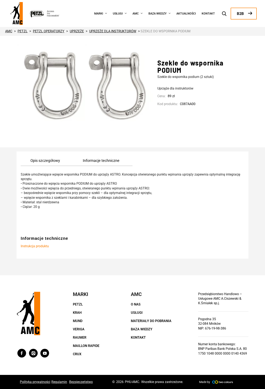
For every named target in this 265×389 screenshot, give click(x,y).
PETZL (78, 304)
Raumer (79, 337)
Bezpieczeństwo (81, 382)
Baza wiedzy (141, 329)
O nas (136, 304)
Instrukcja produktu (35, 246)
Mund (77, 321)
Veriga (78, 329)
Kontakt (138, 337)
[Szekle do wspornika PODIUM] (85, 85)
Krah (77, 313)
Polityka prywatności (35, 382)
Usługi (137, 313)
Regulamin (59, 382)
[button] (105, 13)
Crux (77, 354)
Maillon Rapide (86, 346)
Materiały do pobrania (151, 321)
